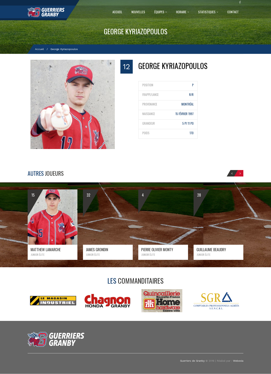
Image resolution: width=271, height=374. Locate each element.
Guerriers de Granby (192, 360)
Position (147, 85)
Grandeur (148, 123)
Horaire (181, 12)
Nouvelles (138, 12)
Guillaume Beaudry (211, 249)
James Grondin (97, 249)
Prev (36, 301)
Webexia (238, 360)
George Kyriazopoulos (135, 31)
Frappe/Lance (150, 95)
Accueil (117, 12)
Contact (233, 12)
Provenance (149, 104)
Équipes (159, 12)
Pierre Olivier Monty (157, 249)
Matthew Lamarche (46, 249)
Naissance (148, 114)
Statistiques (207, 12)
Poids (145, 133)
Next (235, 301)
